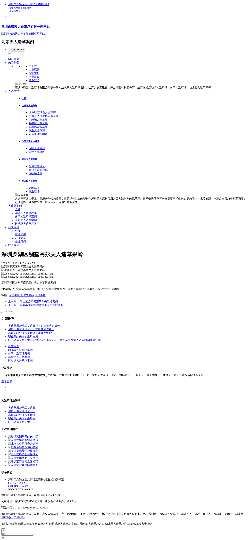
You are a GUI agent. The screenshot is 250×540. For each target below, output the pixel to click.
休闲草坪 (34, 187)
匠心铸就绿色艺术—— (21, 422)
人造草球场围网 (38, 134)
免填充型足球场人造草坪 (44, 116)
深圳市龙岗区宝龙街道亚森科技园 (28, 4)
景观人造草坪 (37, 151)
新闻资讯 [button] (13, 227)
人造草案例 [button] (15, 205)
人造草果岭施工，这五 (21, 407)
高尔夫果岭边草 (38, 169)
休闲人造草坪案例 (26, 216)
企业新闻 (20, 241)
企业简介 (34, 76)
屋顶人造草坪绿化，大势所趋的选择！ (31, 329)
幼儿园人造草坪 (29, 181)
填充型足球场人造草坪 (42, 112)
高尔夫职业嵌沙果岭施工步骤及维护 (30, 332)
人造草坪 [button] (13, 91)
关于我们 (34, 66)
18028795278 (15, 10)
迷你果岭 (40, 295)
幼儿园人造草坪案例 (27, 212)
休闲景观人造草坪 (30, 141)
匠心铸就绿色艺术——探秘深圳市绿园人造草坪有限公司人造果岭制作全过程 (54, 340)
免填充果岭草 (37, 166)
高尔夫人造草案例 (26, 220)
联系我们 (34, 80)
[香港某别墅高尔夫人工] (23, 436)
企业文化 (34, 73)
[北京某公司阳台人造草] (23, 443)
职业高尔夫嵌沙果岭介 (21, 418)
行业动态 (20, 238)
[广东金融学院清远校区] (23, 447)
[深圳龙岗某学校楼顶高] (23, 450)
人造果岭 (14, 295)
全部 (24, 98)
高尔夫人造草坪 (29, 159)
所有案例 (13, 346)
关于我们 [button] (13, 62)
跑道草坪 (34, 191)
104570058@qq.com (19, 7)
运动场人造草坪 (29, 105)
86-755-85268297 (18, 482)
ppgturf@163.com (18, 485)
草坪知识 (20, 234)
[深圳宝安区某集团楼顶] (23, 461)
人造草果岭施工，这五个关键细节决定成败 (34, 325)
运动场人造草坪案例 (27, 223)
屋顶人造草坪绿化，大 (21, 411)
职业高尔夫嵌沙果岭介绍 (23, 336)
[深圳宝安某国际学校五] (23, 465)
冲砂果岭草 (35, 173)
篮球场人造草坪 (38, 126)
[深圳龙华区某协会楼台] (23, 440)
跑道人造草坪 (37, 130)
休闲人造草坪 (37, 148)
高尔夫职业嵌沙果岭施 (21, 414)
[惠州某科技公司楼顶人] (23, 454)
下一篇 (35, 305)
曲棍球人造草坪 (38, 123)
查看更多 (6, 381)
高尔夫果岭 (27, 295)
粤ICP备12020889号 (13, 517)
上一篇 (33, 301)
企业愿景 (34, 69)
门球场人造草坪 (38, 119)
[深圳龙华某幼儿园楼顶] (23, 458)
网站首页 (13, 58)
